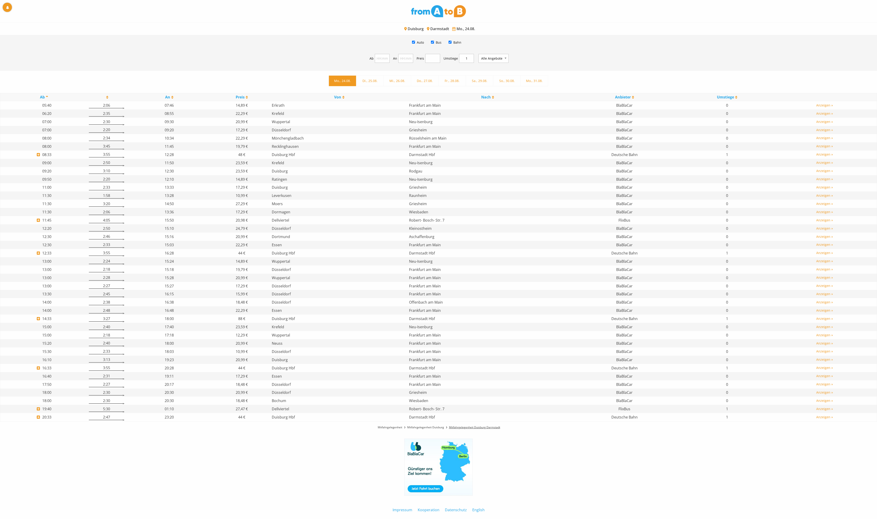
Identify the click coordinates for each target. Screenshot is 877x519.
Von (337, 97)
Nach (486, 97)
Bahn (457, 42)
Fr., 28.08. (452, 81)
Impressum (402, 509)
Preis (420, 58)
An (395, 58)
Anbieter (623, 97)
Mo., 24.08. (342, 81)
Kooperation (428, 509)
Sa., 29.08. (479, 81)
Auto (420, 42)
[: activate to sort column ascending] (106, 97)
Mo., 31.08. (534, 81)
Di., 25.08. (370, 81)
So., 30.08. (507, 81)
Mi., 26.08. (397, 81)
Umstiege (451, 58)
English (478, 509)
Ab (372, 58)
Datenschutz (456, 509)
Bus (438, 42)
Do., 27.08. (425, 81)
